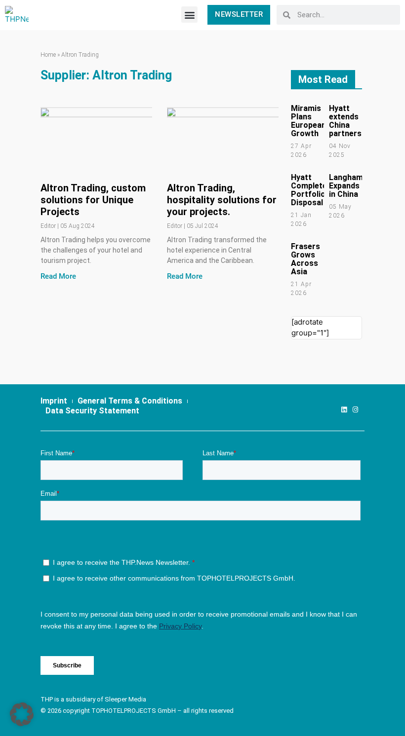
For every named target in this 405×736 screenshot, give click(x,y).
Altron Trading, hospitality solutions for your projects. (222, 200)
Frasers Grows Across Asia (305, 259)
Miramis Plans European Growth (308, 121)
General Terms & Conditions (130, 400)
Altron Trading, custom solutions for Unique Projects (93, 200)
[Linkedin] (344, 409)
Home (48, 54)
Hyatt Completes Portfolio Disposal (311, 190)
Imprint (53, 400)
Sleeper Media (125, 699)
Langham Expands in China (346, 186)
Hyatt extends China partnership (350, 121)
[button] (189, 14)
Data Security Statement (92, 410)
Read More (58, 276)
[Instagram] (355, 409)
